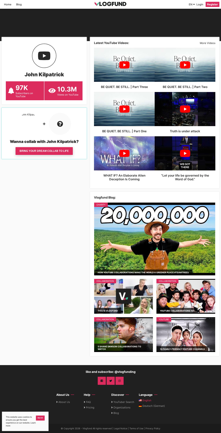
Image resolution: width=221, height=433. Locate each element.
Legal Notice (120, 428)
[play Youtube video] (124, 65)
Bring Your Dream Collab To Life (44, 151)
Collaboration (105, 281)
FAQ (88, 402)
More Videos (207, 43)
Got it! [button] (40, 418)
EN (191, 4)
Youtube (164, 319)
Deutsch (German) (153, 405)
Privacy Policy (152, 428)
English (146, 400)
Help (87, 394)
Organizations (121, 407)
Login (199, 4)
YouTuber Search (123, 402)
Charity (100, 204)
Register (212, 4)
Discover (117, 394)
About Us (62, 394)
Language (146, 394)
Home (7, 4)
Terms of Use (136, 428)
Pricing (90, 407)
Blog (19, 4)
